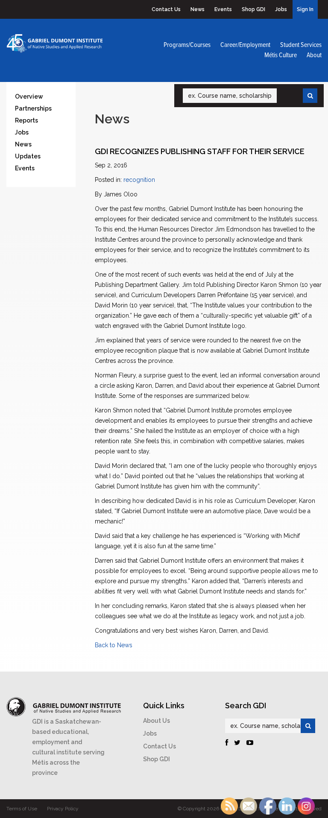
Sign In (305, 9)
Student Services (301, 45)
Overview (29, 96)
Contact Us (166, 9)
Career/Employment (245, 45)
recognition (139, 179)
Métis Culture (280, 55)
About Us (156, 720)
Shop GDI (253, 9)
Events (223, 9)
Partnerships (33, 108)
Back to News (113, 645)
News (197, 9)
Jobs (281, 9)
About (314, 55)
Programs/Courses (187, 45)
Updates (28, 156)
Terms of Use (21, 809)
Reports (26, 120)
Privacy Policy (63, 809)
